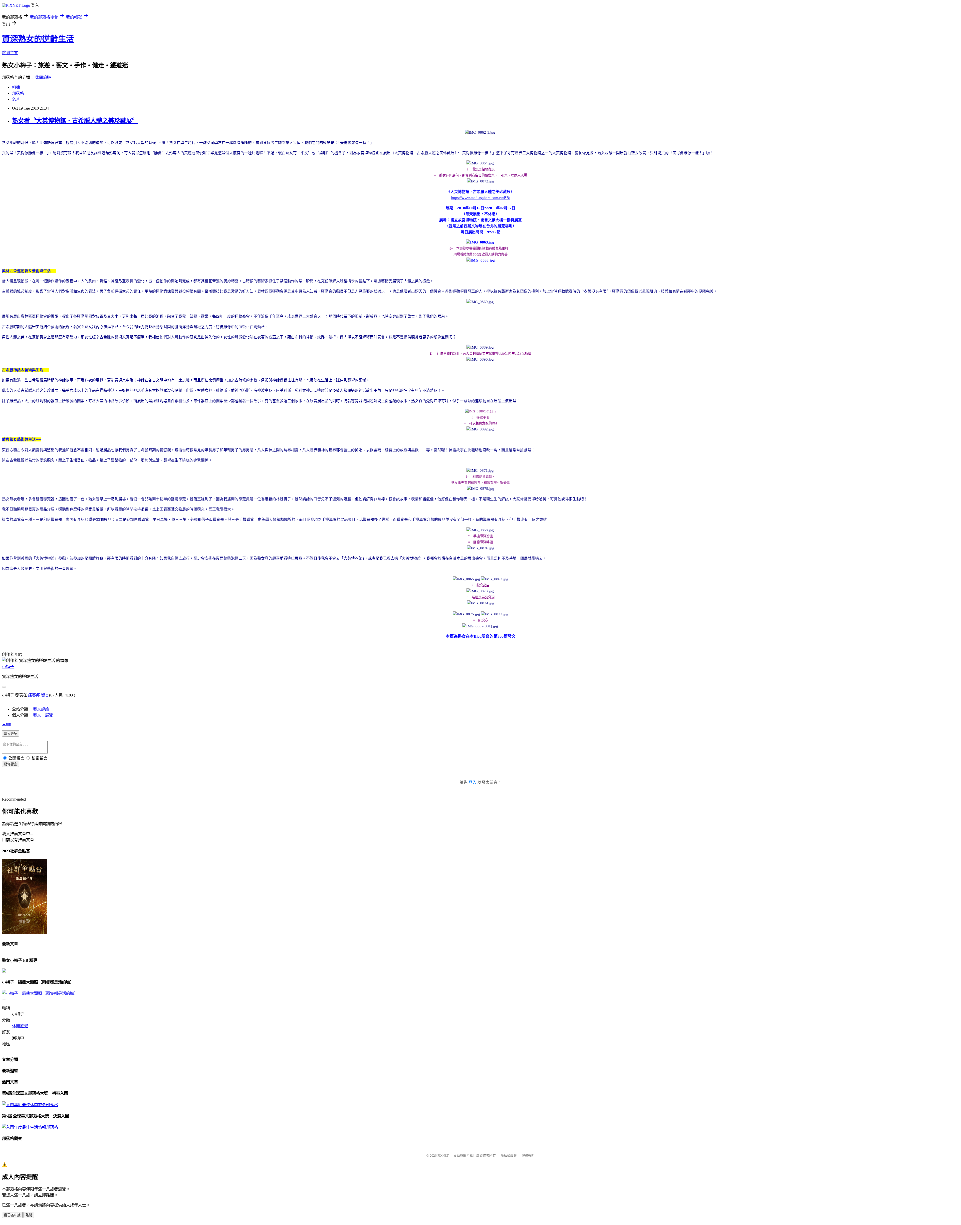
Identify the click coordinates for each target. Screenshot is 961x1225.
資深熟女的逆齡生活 (38, 38)
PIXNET (443, 1155)
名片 (16, 99)
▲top (6, 724)
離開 (29, 1215)
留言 (45, 695)
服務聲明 (528, 1155)
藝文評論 (41, 709)
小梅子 (8, 666)
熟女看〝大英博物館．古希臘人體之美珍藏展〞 (75, 120)
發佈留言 (10, 764)
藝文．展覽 (43, 715)
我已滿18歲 (12, 1215)
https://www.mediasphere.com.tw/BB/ (480, 198)
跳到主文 (10, 53)
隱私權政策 (509, 1155)
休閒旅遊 (43, 77)
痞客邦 (34, 695)
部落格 (18, 93)
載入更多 (10, 734)
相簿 (16, 87)
